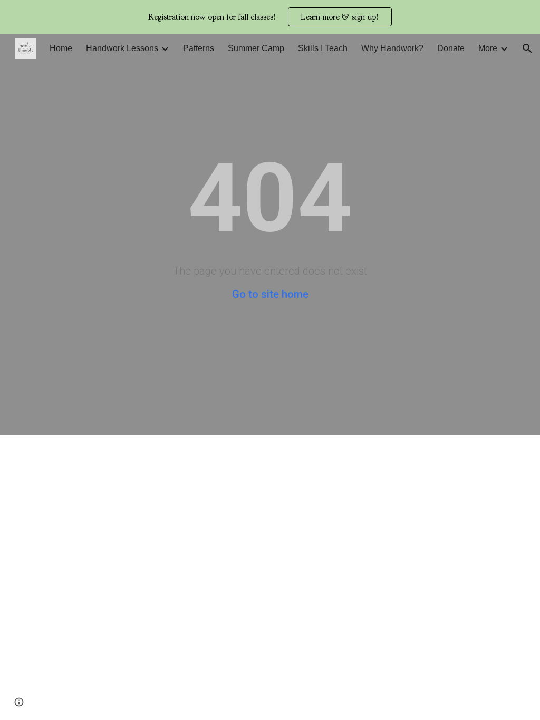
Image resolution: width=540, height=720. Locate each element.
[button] (527, 48)
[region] (270, 17)
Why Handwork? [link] (392, 48)
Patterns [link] (198, 48)
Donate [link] (451, 48)
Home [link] (61, 48)
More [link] (487, 48)
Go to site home (270, 294)
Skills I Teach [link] (323, 48)
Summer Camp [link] (256, 48)
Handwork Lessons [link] (122, 48)
